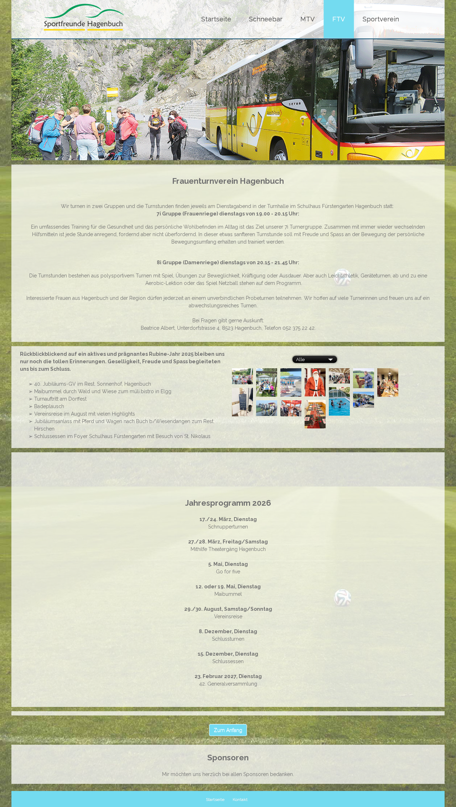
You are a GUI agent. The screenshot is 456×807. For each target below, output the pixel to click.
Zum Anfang (228, 730)
